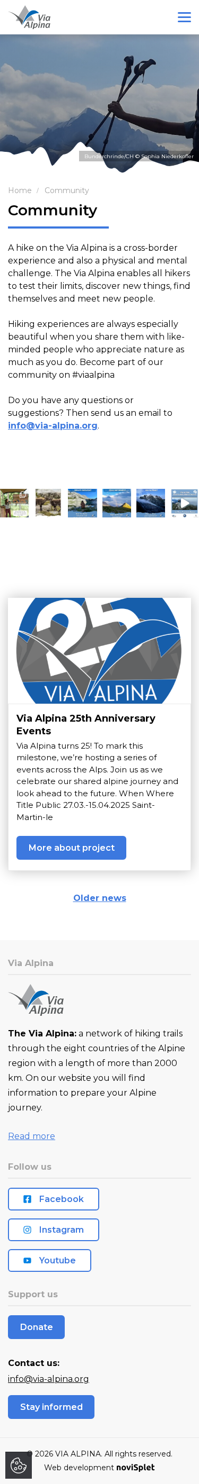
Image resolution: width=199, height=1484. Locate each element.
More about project (72, 848)
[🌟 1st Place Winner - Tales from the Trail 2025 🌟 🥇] (184, 503)
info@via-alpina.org (53, 426)
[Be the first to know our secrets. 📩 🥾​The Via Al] (116, 503)
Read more (31, 1136)
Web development (79, 1467)
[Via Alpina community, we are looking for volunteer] (82, 503)
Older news (99, 898)
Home (20, 190)
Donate (36, 1327)
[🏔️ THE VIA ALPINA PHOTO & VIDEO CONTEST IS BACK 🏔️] (48, 503)
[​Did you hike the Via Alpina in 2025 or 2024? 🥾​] (150, 503)
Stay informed (51, 1407)
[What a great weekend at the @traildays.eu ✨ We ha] (14, 503)
